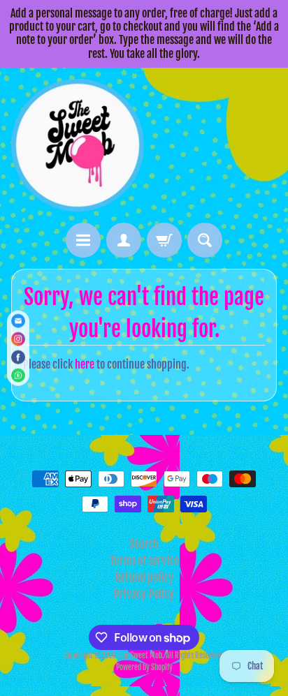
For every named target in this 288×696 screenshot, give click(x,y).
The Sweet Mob (140, 655)
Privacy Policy (144, 594)
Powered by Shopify (144, 667)
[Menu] (83, 240)
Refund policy (144, 577)
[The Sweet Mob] (77, 145)
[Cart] (164, 240)
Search (144, 544)
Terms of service (144, 561)
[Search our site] (204, 240)
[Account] (123, 240)
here (84, 364)
